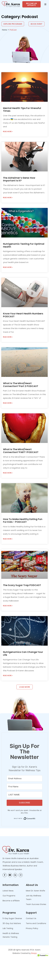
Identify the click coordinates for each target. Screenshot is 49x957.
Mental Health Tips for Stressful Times (22, 109)
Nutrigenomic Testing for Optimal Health (23, 245)
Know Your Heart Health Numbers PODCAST (23, 315)
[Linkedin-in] (15, 875)
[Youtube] (10, 875)
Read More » (8, 131)
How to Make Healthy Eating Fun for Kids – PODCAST (22, 520)
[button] (45, 4)
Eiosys (34, 953)
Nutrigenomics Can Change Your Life (23, 653)
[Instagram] (21, 875)
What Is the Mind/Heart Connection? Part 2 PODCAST (20, 385)
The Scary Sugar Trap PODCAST (22, 585)
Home (4, 30)
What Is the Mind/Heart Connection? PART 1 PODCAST (20, 451)
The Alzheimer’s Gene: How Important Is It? (19, 179)
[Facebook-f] (5, 875)
